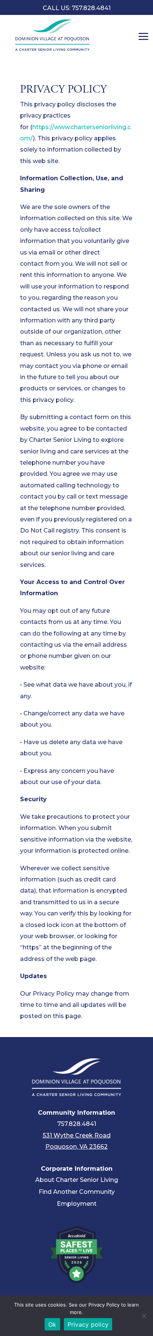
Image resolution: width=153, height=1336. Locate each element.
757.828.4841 (76, 1123)
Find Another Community (77, 1191)
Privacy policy (88, 1324)
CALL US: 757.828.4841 (77, 8)
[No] (143, 1316)
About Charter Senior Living (76, 1179)
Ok (52, 1324)
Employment (77, 1203)
